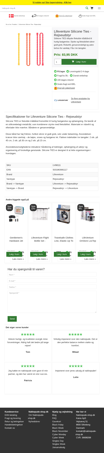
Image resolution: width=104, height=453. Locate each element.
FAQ (54, 418)
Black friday (58, 424)
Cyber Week (58, 437)
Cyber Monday (59, 434)
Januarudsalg (58, 447)
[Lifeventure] (62, 100)
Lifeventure (58, 174)
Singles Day (58, 441)
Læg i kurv (80, 62)
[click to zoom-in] (29, 48)
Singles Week (58, 444)
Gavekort (56, 421)
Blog (54, 415)
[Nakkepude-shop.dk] (8, 8)
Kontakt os (10, 428)
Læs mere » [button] (18, 259)
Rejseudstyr (58, 179)
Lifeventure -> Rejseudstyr (65, 183)
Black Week (58, 428)
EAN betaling (11, 415)
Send (12, 319)
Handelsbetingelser (14, 424)
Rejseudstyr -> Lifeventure (65, 188)
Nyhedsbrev (34, 421)
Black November (60, 431)
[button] (93, 8)
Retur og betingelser (14, 421)
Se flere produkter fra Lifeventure (80, 100)
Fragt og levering (13, 418)
